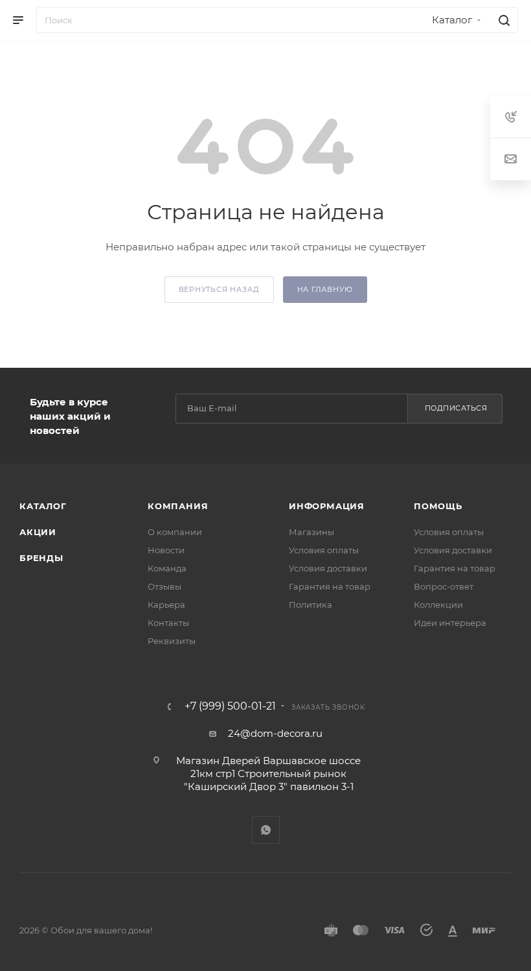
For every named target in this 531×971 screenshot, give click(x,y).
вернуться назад (219, 289)
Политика (310, 604)
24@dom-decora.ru (275, 733)
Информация (327, 506)
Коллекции (438, 604)
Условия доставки (328, 568)
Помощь (438, 506)
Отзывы (164, 586)
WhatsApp (266, 830)
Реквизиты (172, 641)
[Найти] (502, 20)
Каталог (43, 506)
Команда (167, 568)
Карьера (166, 604)
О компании (175, 532)
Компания (178, 506)
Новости (166, 550)
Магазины (311, 532)
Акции (37, 532)
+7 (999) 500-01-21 (230, 706)
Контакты (168, 622)
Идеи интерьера (450, 622)
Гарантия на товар (329, 586)
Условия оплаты (324, 550)
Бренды (41, 558)
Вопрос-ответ (443, 586)
